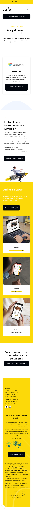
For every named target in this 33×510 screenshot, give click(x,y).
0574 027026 (11, 394)
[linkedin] (10, 406)
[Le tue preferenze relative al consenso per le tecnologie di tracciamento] (3, 507)
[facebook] (6, 406)
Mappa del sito (16, 438)
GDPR (18, 497)
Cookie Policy (16, 496)
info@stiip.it (13, 396)
